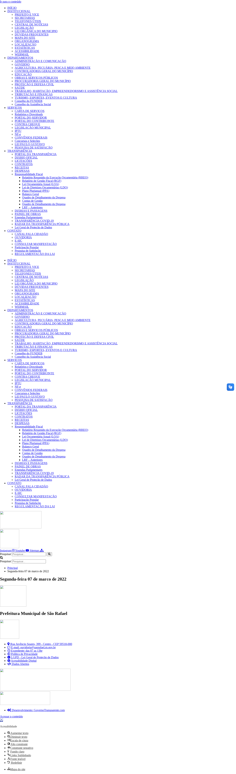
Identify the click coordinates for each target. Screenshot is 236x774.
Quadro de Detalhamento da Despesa (43, 197)
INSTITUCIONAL (18, 11)
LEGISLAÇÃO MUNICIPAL (33, 127)
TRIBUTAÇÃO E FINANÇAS (34, 94)
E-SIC (18, 240)
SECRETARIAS (25, 17)
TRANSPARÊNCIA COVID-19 (34, 220)
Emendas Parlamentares (28, 217)
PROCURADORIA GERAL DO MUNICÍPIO (43, 81)
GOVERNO (22, 64)
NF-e (18, 134)
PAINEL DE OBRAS (28, 214)
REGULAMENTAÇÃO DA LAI (35, 254)
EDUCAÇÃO (23, 74)
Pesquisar (5, 554)
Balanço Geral (30, 194)
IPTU (18, 130)
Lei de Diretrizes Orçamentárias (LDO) (45, 187)
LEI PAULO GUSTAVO (30, 144)
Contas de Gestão (32, 200)
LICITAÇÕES (23, 160)
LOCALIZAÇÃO (25, 44)
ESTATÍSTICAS (25, 47)
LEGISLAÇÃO (24, 27)
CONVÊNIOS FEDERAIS (31, 137)
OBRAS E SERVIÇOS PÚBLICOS (36, 77)
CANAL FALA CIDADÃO (31, 234)
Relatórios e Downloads (29, 114)
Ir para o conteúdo (10, 1)
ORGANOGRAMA (27, 41)
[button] (118, 557)
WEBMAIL (22, 54)
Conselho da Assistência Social (33, 104)
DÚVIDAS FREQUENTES (31, 34)
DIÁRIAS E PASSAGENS (31, 210)
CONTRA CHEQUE (27, 124)
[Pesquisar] (49, 554)
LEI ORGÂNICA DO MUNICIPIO (36, 31)
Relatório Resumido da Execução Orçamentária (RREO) (55, 177)
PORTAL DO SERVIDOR (31, 117)
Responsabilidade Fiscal (29, 174)
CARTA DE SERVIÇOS (29, 111)
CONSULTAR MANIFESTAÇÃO (36, 244)
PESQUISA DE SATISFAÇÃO (34, 147)
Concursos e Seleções (27, 140)
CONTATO (14, 230)
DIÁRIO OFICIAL (26, 157)
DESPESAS (22, 170)
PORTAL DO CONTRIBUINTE (34, 121)
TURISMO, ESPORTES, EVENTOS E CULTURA (46, 97)
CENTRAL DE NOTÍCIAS (31, 24)
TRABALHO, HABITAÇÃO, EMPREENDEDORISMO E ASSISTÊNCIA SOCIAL (66, 91)
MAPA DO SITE (25, 37)
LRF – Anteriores (32, 207)
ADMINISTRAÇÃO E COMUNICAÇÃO (40, 61)
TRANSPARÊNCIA (19, 150)
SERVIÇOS (14, 107)
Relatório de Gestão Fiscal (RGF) (41, 180)
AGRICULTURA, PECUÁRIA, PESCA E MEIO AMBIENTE (53, 67)
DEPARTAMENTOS (20, 57)
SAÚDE (20, 87)
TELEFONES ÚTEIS (28, 21)
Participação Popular (27, 247)
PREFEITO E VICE (27, 14)
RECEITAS (22, 167)
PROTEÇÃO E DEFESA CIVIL (34, 84)
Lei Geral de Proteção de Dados (33, 227)
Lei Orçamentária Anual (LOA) (40, 184)
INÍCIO (12, 7)
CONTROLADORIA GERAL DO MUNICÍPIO (44, 71)
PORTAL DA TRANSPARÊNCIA (36, 154)
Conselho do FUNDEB (28, 101)
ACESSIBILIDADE (27, 51)
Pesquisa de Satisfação (28, 250)
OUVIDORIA (23, 237)
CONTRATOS (24, 164)
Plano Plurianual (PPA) (35, 190)
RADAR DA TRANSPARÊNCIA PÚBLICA (42, 224)
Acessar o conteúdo (11, 716)
